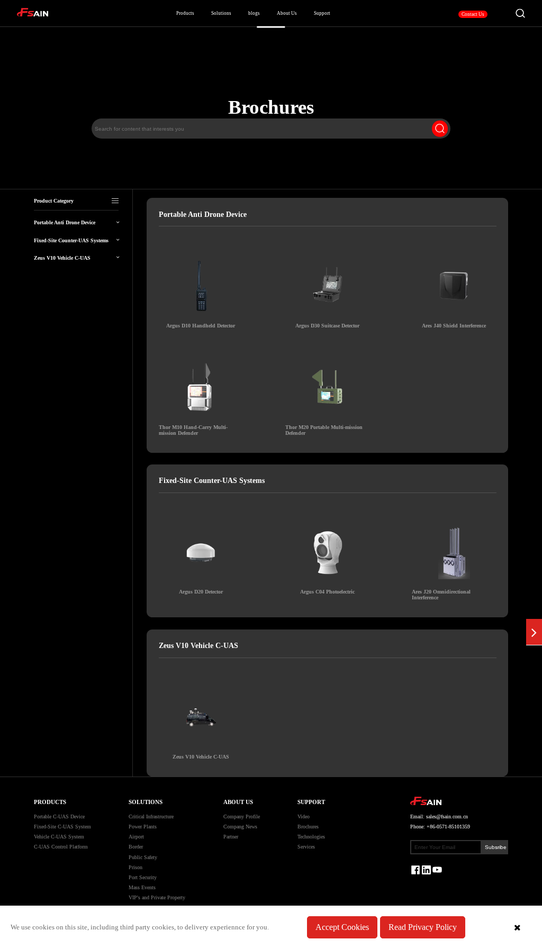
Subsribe (496, 847)
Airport (136, 837)
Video (303, 816)
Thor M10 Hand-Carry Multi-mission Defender (193, 430)
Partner (230, 837)
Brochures (308, 826)
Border (136, 847)
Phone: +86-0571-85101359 (440, 826)
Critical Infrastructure (151, 816)
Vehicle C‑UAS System (59, 837)
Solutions (221, 13)
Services (306, 847)
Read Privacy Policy (423, 927)
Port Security (143, 877)
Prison (135, 867)
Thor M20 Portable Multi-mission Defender (324, 430)
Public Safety (143, 857)
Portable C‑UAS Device (59, 816)
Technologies (311, 837)
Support (311, 802)
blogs (254, 13)
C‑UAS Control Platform (61, 847)
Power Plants (143, 826)
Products (185, 13)
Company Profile (241, 816)
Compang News (240, 826)
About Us (287, 13)
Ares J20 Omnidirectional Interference (441, 594)
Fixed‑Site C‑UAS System (62, 826)
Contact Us (473, 14)
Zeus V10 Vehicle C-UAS (201, 757)
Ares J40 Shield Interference (454, 325)
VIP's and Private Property (157, 897)
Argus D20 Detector (201, 592)
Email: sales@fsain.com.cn (439, 816)
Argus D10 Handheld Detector (200, 325)
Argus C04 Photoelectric (327, 592)
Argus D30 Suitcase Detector (327, 325)
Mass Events (142, 887)
